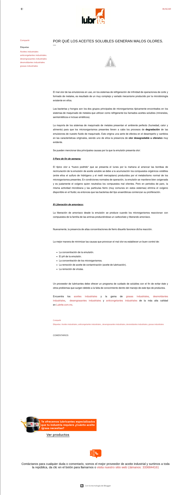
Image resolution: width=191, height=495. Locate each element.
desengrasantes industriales (33, 59)
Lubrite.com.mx (64, 304)
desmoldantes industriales (32, 62)
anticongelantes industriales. (33, 55)
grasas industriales (29, 66)
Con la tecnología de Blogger (98, 486)
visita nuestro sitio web (112, 467)
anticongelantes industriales (121, 300)
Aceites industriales (29, 51)
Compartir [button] (25, 40)
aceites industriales (85, 296)
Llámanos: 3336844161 (143, 467)
